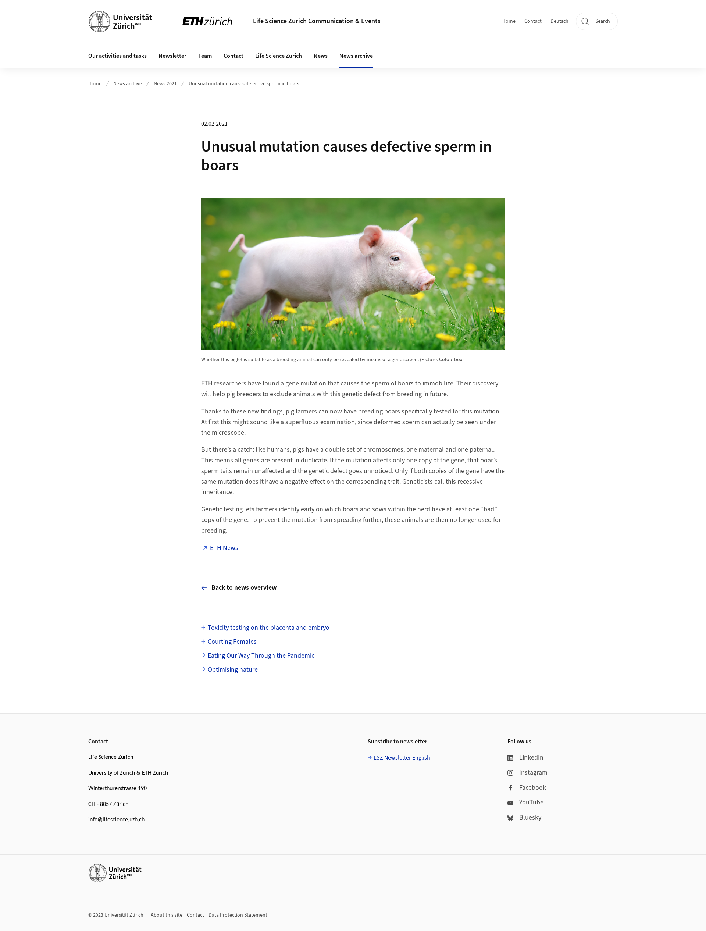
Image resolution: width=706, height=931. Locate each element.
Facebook (532, 787)
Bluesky (530, 817)
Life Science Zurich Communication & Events (317, 21)
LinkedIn (531, 757)
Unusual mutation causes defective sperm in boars (244, 84)
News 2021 (165, 84)
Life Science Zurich (278, 56)
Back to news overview (244, 587)
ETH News (224, 547)
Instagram (533, 772)
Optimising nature (233, 669)
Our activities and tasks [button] (117, 56)
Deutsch (559, 21)
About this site (166, 915)
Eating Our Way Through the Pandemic (261, 655)
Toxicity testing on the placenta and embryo (268, 627)
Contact (533, 21)
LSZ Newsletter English (402, 758)
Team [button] (205, 56)
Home (509, 21)
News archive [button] (356, 56)
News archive (127, 84)
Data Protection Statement (237, 915)
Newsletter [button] (172, 56)
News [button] (321, 56)
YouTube (531, 802)
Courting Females (232, 641)
